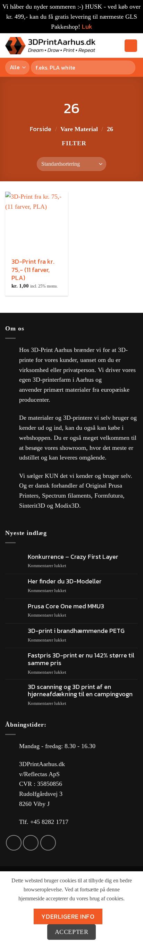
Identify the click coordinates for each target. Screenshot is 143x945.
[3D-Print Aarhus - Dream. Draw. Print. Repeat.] (50, 46)
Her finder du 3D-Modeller (65, 581)
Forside (40, 129)
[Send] (128, 67)
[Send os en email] (31, 843)
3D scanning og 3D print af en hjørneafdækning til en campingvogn (80, 690)
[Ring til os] (48, 843)
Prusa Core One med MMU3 (66, 606)
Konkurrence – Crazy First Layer (73, 557)
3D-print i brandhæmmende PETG (76, 631)
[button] (104, 45)
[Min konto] (115, 45)
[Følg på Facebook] (14, 843)
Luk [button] (87, 26)
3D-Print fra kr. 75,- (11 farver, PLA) (32, 269)
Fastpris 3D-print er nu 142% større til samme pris (81, 659)
